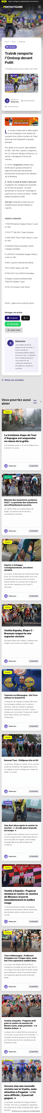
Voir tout (35, 401)
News (14, 42)
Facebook (14, 318)
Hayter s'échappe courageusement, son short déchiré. (24, 1)
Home (7, 42)
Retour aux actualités (14, 380)
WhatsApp (14, 324)
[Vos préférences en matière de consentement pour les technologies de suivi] (25, 1111)
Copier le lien (15, 330)
